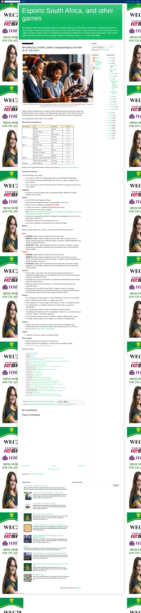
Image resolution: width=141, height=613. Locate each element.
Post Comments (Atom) (37, 474)
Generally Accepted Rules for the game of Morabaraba (49, 525)
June (112, 96)
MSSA (62, 404)
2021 (110, 117)
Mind (58, 404)
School (33, 356)
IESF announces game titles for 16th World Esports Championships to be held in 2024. (49, 361)
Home (54, 465)
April (112, 101)
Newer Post (26, 465)
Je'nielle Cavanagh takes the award (46, 389)
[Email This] (59, 402)
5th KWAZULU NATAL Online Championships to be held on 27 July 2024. (47, 358)
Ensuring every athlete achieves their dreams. (47, 369)
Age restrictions (40, 367)
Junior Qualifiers (37, 372)
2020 (110, 120)
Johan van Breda (98, 68)
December (113, 65)
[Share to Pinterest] (67, 402)
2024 (110, 63)
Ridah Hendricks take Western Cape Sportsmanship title (50, 390)
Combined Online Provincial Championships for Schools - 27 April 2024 (47, 384)
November (113, 69)
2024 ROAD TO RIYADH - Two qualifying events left (48, 366)
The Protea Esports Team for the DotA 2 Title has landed (49, 553)
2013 (110, 138)
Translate (106, 50)
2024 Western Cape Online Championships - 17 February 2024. (45, 380)
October (113, 73)
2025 (110, 60)
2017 (110, 128)
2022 (110, 115)
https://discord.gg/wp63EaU (46, 329)
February (113, 107)
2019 (110, 123)
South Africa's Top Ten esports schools (44, 503)
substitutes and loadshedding (68, 167)
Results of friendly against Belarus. (37, 364)
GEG (48, 404)
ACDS (28, 404)
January (113, 109)
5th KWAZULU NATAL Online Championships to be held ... (114, 85)
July (111, 79)
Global (52, 404)
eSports (40, 404)
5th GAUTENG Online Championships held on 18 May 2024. (45, 382)
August (112, 76)
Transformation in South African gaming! (36, 486)
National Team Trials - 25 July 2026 (43, 514)
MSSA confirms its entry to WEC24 (37, 362)
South (66, 404)
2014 (110, 136)
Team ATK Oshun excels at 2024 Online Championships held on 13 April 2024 (48, 387)
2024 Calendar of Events (32, 353)
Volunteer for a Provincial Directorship (42, 377)
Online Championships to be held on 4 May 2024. (42, 385)
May (111, 99)
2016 (110, 130)
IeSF (55, 404)
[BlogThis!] (61, 402)
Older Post (81, 465)
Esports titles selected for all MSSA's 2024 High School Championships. (46, 395)
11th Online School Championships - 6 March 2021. (48, 493)
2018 (110, 125)
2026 (110, 58)
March (112, 104)
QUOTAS (26, 546)
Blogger (78, 588)
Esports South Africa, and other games (99, 63)
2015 (110, 133)
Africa (35, 404)
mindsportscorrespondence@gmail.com (40, 345)
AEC (32, 404)
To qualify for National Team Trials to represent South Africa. (46, 394)
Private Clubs (34, 354)
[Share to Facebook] (65, 402)
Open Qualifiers (37, 376)
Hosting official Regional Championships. (35, 359)
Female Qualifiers (38, 371)
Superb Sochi (37, 392)
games (44, 404)
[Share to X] (63, 402)
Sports (70, 404)
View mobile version (53, 469)
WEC (73, 404)
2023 (110, 112)
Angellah (98, 58)
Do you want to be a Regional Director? (43, 379)
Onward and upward (38, 374)
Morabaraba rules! (38, 574)
